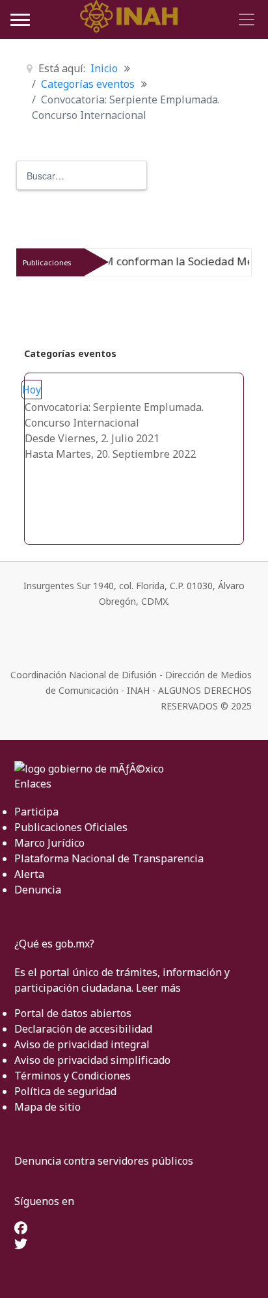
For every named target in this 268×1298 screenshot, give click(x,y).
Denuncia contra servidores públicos (103, 1161)
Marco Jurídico (49, 843)
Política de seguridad (65, 1091)
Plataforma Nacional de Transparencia (109, 858)
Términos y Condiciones (72, 1075)
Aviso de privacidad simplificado (92, 1060)
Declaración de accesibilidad (83, 1029)
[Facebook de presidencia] (20, 1229)
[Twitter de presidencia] (20, 1245)
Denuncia (37, 889)
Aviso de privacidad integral (82, 1044)
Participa (36, 811)
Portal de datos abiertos (72, 1013)
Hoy (31, 389)
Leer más (158, 988)
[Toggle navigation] (244, 19)
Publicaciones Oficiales (70, 827)
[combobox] (81, 175)
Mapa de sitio (47, 1107)
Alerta (29, 874)
